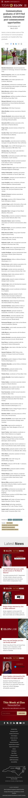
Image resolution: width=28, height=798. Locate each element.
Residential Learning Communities (10, 525)
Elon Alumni (9, 523)
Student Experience (17, 519)
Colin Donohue (13, 26)
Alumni (9, 519)
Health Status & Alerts (14, 744)
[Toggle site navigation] (25, 5)
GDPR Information (14, 759)
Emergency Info (14, 731)
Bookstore (14, 751)
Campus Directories (14, 733)
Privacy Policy (14, 755)
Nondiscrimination (14, 757)
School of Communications (8, 527)
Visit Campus (14, 735)
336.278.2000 (14, 779)
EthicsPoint (14, 740)
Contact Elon (14, 729)
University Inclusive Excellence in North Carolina (14, 795)
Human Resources (14, 742)
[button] (2, 1)
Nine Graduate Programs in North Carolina (14, 789)
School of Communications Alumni (10, 529)
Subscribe (22, 713)
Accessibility (14, 762)
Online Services (14, 738)
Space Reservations (14, 746)
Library (14, 749)
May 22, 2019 (14, 28)
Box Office (14, 753)
